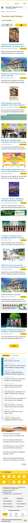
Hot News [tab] (6, 355)
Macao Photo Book (8, 506)
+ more (23, 464)
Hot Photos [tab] (15, 355)
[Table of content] (2, 8)
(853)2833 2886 (7, 493)
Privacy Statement (21, 503)
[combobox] (8, 20)
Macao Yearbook (7, 503)
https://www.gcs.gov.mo (9, 490)
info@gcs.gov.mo (8, 492)
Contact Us (19, 501)
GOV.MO (5, 498)
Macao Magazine (7, 501)
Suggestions (20, 498)
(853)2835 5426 (18, 493)
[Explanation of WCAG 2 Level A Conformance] (25, 520)
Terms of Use (20, 506)
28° (17, 3)
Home (2, 11)
